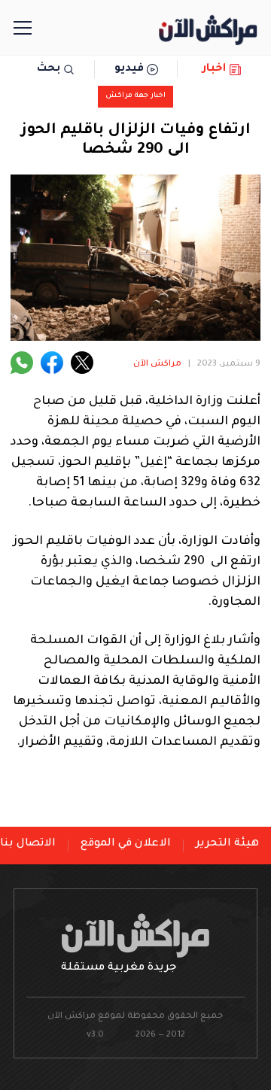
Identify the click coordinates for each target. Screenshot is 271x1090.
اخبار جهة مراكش (135, 96)
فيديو (129, 69)
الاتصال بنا (28, 844)
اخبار (214, 69)
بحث (48, 69)
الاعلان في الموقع (126, 844)
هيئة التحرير (227, 844)
